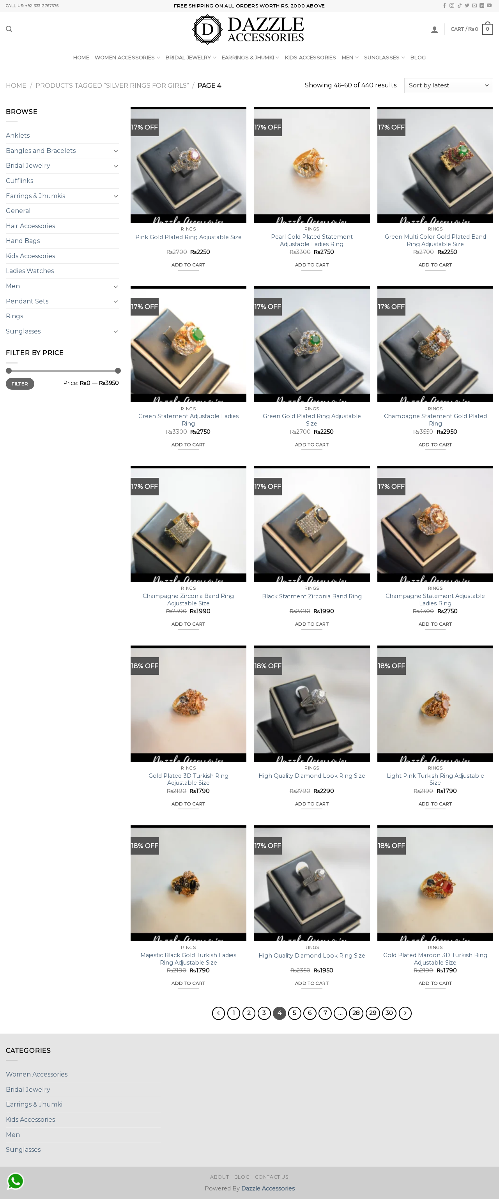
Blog (418, 57)
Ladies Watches (30, 271)
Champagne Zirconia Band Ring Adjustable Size (188, 599)
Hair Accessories (30, 226)
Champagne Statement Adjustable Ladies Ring (435, 599)
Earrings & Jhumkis (35, 195)
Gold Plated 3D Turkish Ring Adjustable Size (188, 779)
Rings (14, 316)
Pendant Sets (27, 301)
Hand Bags (23, 241)
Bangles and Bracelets (41, 150)
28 (356, 1012)
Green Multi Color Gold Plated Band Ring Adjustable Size (435, 240)
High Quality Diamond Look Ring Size (311, 775)
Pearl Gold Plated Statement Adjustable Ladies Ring (312, 240)
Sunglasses (382, 57)
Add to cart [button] (188, 265)
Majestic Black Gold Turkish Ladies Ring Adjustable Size (188, 959)
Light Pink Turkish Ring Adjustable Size (435, 779)
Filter (20, 384)
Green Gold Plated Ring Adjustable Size (312, 420)
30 (389, 1012)
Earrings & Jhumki (248, 57)
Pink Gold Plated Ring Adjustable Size (188, 237)
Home (81, 57)
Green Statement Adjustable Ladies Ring (188, 420)
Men (348, 57)
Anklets (18, 135)
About (219, 1177)
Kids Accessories (310, 57)
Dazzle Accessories (268, 1188)
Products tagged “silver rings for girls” (112, 85)
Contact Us (272, 1177)
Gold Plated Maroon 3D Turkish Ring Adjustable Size (435, 959)
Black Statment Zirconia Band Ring (312, 596)
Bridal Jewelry (188, 57)
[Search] (9, 29)
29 (373, 1012)
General (18, 211)
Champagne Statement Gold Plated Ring (435, 420)
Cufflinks (19, 180)
